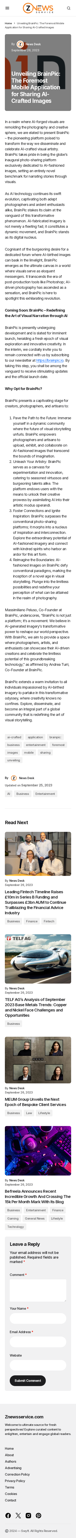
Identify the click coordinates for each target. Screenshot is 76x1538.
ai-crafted (14, 737)
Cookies (11, 1494)
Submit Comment (28, 1381)
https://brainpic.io (50, 360)
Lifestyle (44, 1113)
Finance (31, 921)
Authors (10, 1461)
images (12, 752)
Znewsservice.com (24, 1416)
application (35, 737)
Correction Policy (17, 1474)
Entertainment (45, 794)
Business (22, 794)
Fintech (49, 921)
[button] (7, 8)
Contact (10, 1500)
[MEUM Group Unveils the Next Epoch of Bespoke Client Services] (38, 1060)
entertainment (35, 745)
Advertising (13, 1468)
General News (35, 1218)
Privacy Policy (15, 1481)
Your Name (19, 1308)
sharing (45, 752)
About (9, 1455)
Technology (15, 1227)
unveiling (13, 760)
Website (16, 1355)
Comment (18, 1275)
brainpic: (55, 737)
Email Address (21, 1332)
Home (8, 23)
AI (8, 794)
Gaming (12, 1218)
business (13, 745)
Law (29, 1113)
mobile (28, 752)
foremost (58, 745)
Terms (9, 1487)
